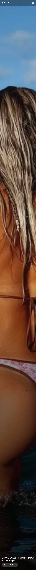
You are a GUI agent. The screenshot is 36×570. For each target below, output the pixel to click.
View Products (9, 565)
